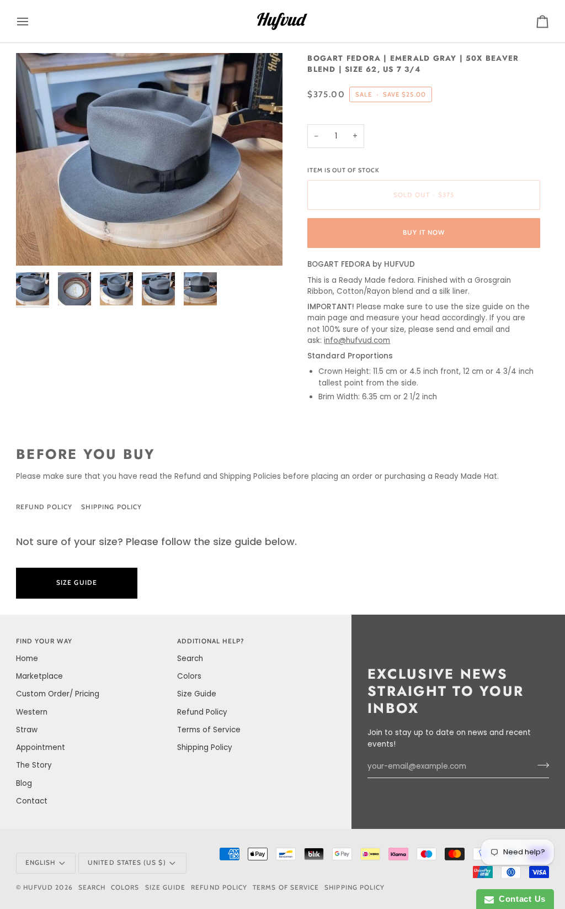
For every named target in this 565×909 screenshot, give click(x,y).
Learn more (192, 582)
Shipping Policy (111, 507)
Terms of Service (209, 730)
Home (27, 658)
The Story (34, 765)
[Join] (540, 765)
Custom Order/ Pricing (57, 694)
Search (190, 658)
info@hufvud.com (357, 340)
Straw (27, 730)
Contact (31, 801)
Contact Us (520, 898)
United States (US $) (127, 862)
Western (31, 712)
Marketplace (39, 676)
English (40, 862)
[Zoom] (149, 159)
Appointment (40, 747)
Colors (189, 676)
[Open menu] (32, 21)
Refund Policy (44, 507)
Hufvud (38, 887)
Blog (24, 783)
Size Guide (194, 507)
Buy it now (424, 232)
